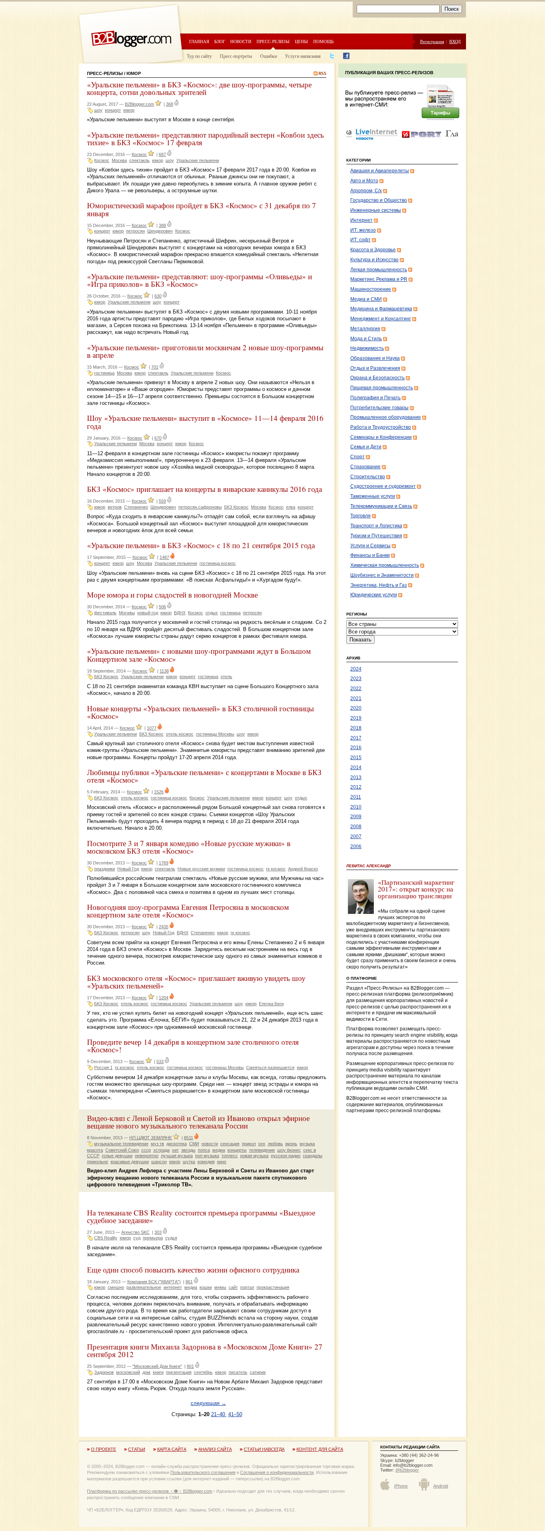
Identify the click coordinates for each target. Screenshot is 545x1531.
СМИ (194, 1143)
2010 (355, 807)
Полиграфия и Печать (375, 397)
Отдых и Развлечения (375, 368)
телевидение (262, 1150)
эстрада (161, 1150)
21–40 (219, 1414)
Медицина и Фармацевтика (381, 308)
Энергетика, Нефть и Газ (378, 585)
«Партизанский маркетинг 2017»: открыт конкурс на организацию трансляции (416, 889)
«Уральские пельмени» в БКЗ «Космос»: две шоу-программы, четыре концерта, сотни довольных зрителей (199, 88)
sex (261, 1143)
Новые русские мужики (201, 868)
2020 (355, 708)
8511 (188, 1137)
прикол (249, 1143)
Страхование (365, 466)
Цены (301, 41)
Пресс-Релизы (105, 73)
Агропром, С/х (366, 190)
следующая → (208, 1403)
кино (221, 1161)
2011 (355, 797)
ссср (146, 1150)
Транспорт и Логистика (376, 525)
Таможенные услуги (372, 496)
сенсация (229, 1143)
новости (209, 1143)
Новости (240, 41)
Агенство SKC (135, 1232)
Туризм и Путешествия (376, 535)
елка (290, 507)
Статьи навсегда (264, 1449)
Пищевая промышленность (381, 387)
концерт (113, 110)
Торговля (360, 515)
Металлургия (365, 328)
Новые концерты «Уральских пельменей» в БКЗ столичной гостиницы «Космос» (200, 712)
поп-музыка (207, 1155)
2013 (355, 777)
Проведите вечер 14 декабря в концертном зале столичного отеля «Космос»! (193, 1045)
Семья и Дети (365, 446)
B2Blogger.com (139, 104)
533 (160, 1061)
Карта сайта (171, 1449)
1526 (159, 791)
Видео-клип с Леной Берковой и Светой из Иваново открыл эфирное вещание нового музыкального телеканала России (198, 1121)
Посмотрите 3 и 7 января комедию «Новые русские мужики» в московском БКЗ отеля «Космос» (188, 847)
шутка (189, 1161)
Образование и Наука (375, 358)
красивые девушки (130, 1161)
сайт (233, 1287)
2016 (355, 747)
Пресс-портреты (236, 56)
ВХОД (455, 41)
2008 (355, 826)
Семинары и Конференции (381, 437)
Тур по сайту (199, 56)
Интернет (361, 220)
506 (162, 606)
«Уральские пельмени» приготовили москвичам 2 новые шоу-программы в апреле (205, 351)
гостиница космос (217, 563)
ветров (115, 507)
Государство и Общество (378, 200)
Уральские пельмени (197, 160)
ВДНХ (180, 612)
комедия (206, 1161)
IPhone (401, 1486)
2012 (355, 787)
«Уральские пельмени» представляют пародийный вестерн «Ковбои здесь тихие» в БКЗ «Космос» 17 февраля (205, 138)
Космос (139, 154)
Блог (219, 41)
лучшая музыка (177, 1155)
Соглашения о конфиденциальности (277, 1472)
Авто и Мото (364, 180)
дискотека (176, 1143)
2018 (355, 728)
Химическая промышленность (384, 565)
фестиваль (105, 612)
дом (146, 1372)
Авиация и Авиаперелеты (379, 170)
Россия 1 (103, 1067)
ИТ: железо (363, 230)
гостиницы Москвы (215, 734)
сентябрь (203, 1372)
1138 (164, 671)
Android (440, 1486)
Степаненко (136, 507)
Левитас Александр (368, 866)
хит (175, 1150)
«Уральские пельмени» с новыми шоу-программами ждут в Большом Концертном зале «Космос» (199, 654)
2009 (355, 816)
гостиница (104, 373)
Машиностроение (370, 289)
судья (171, 1237)
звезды (188, 1150)
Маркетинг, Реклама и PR (378, 279)
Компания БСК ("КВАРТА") (154, 1281)
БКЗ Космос (236, 507)
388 (162, 225)
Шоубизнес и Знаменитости (382, 575)
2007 (355, 836)
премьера (153, 1237)
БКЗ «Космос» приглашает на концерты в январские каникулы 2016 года (204, 489)
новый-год (147, 612)
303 (158, 1232)
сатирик (258, 1372)
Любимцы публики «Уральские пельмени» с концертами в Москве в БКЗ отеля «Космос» (204, 776)
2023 (355, 678)
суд (136, 1237)
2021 (355, 698)
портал (247, 1287)
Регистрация (432, 41)
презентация (179, 1372)
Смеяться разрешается (270, 1067)
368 (169, 104)
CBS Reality (105, 1237)
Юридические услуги (373, 594)
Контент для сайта (319, 1449)
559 (162, 501)
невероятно (146, 1155)
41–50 (235, 1414)
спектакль (139, 160)
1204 (163, 997)
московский (128, 1372)
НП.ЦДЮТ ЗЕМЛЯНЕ (150, 1137)
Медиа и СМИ (366, 299)
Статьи (136, 1449)
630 (158, 296)
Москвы (127, 612)
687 (162, 154)
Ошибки (268, 56)
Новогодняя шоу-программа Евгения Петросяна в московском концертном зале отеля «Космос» (188, 910)
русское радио (285, 1155)
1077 (151, 728)
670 (158, 438)
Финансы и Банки (370, 555)
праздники (104, 868)
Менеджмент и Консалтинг (380, 318)
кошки (205, 1287)
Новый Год (128, 868)
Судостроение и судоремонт (383, 486)
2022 (355, 688)
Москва (119, 160)
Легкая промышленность (378, 269)
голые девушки (117, 1155)
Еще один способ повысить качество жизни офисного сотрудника (193, 1270)
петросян (135, 231)
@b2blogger (407, 1470)
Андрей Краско (303, 868)
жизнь (291, 1143)
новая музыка (254, 1155)
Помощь (323, 41)
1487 (164, 557)
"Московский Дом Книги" (157, 1366)
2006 (355, 846)
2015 (355, 757)
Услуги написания (303, 56)
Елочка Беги (271, 1003)
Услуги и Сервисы (370, 545)
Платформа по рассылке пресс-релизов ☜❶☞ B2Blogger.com (149, 1491)
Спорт (357, 456)
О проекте (103, 1449)
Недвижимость (367, 348)
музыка (307, 1143)
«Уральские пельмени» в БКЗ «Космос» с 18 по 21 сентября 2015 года (201, 545)
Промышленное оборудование (385, 417)
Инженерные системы (375, 210)
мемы (220, 1287)
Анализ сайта (215, 1449)
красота (95, 1150)
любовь (275, 1143)
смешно (116, 1287)
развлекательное (143, 1287)
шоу (98, 110)
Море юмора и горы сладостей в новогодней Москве (172, 595)
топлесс (229, 1155)
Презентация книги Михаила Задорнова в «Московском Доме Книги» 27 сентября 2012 (204, 1350)
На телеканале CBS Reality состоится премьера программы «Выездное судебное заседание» (201, 1216)
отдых (211, 612)
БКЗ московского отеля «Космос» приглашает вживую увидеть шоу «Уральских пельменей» (196, 981)
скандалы (312, 1155)
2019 (355, 718)
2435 (163, 926)
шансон (159, 1161)
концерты (237, 1150)
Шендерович (160, 231)
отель (226, 676)
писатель (238, 1372)
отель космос (180, 734)
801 (190, 1366)
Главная (199, 41)
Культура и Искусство (374, 259)
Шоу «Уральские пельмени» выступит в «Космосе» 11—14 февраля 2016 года (205, 421)
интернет (173, 1287)
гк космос (276, 868)
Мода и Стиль (366, 338)
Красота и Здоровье (373, 249)
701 (154, 367)
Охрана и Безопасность (377, 377)
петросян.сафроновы (200, 507)
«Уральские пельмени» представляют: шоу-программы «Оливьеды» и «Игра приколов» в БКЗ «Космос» (199, 280)
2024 (355, 669)
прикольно (97, 1161)
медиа (218, 1150)
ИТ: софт (360, 239)
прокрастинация (273, 1287)
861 (189, 1281)
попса (204, 1150)
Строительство (367, 476)
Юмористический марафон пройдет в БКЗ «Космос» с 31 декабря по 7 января (201, 209)
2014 (355, 767)
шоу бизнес (289, 1150)
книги (158, 1372)
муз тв (157, 1143)
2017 (355, 738)
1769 (163, 862)
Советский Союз (122, 1150)
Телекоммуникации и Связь (381, 506)
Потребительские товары (379, 407)
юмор (128, 110)
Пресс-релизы (273, 41)
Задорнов (104, 1372)
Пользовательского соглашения (202, 1472)
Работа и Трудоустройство (380, 427)
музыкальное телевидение (121, 1143)
